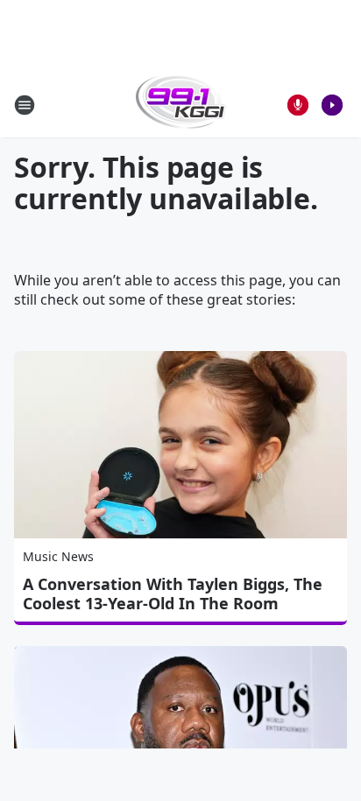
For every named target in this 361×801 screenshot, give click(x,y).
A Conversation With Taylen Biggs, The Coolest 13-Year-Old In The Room (172, 593)
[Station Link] (181, 104)
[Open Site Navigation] (24, 105)
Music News (58, 556)
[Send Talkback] (297, 105)
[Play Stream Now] (332, 105)
